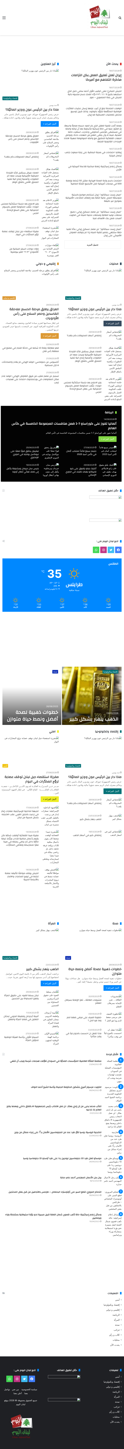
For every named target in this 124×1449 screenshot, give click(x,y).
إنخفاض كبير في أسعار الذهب (87, 835)
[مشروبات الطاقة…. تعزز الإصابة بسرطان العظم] (113, 1001)
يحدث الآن (115, 1345)
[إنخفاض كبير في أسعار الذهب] (113, 836)
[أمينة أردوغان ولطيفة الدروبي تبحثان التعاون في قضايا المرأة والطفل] (50, 1019)
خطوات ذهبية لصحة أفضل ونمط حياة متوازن (32, 715)
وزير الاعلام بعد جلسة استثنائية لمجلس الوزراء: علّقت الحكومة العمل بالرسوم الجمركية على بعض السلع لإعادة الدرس (20, 208)
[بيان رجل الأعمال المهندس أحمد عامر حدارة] (113, 1182)
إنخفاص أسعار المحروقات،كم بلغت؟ (21, 157)
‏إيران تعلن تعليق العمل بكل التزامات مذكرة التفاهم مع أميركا (96, 77)
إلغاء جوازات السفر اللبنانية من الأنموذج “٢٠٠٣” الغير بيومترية (24, 250)
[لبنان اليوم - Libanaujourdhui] (98, 17)
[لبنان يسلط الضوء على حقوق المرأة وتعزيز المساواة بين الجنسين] (50, 998)
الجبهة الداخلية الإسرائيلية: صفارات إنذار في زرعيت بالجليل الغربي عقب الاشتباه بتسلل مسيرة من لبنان (20, 814)
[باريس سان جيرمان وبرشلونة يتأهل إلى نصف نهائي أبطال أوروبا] (50, 470)
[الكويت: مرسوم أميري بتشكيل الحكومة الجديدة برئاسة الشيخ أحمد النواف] (113, 1093)
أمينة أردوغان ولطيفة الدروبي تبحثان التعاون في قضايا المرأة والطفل (21, 1018)
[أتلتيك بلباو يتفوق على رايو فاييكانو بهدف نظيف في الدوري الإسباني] (108, 470)
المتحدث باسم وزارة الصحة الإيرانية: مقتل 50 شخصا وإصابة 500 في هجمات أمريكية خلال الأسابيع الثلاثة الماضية (94, 182)
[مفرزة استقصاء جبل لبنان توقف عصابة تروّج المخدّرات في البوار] (50, 233)
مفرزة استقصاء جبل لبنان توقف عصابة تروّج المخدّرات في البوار (20, 233)
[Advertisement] (62, 48)
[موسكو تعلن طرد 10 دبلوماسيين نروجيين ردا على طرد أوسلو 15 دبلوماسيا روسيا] (113, 1165)
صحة (55, 671)
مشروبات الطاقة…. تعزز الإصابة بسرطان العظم (83, 1001)
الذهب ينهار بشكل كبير (93, 719)
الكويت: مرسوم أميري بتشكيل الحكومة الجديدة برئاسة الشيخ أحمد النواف (66, 1087)
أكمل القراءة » (49, 124)
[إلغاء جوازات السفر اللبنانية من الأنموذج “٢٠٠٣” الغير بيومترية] (50, 250)
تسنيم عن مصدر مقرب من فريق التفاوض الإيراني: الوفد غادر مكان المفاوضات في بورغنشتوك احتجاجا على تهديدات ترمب (30, 379)
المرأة (117, 1320)
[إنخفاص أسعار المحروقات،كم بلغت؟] (50, 157)
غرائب (117, 1330)
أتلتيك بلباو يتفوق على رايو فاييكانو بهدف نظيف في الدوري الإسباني (81, 471)
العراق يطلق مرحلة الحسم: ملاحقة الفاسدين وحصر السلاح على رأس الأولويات (22, 139)
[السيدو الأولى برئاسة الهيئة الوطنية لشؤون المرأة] (50, 1038)
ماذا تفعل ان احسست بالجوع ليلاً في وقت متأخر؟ (83, 1035)
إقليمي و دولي (113, 1310)
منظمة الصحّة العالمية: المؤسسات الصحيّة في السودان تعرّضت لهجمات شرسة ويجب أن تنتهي (55, 1061)
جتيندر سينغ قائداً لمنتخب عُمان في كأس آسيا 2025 (81, 452)
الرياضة (116, 1315)
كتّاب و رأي (114, 1335)
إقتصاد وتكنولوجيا (110, 671)
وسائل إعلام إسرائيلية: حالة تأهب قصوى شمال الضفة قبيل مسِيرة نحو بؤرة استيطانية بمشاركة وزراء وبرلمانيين (53, 1216)
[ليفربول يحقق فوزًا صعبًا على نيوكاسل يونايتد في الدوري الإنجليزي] (50, 452)
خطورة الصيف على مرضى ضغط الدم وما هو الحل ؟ (84, 1019)
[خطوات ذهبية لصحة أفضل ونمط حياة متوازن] (31, 696)
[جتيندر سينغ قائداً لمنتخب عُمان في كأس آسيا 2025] (108, 452)
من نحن (15, 1389)
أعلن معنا (18, 1393)
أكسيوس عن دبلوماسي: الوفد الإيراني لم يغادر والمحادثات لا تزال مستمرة (30, 363)
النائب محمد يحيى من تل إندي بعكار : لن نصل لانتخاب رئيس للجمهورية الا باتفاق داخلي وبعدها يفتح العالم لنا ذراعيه (54, 1108)
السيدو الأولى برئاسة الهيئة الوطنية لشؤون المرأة (21, 1039)
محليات (116, 1340)
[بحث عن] (120, 18)
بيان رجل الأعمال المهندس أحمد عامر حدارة (80, 1178)
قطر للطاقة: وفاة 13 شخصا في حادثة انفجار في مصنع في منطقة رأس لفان (30, 349)
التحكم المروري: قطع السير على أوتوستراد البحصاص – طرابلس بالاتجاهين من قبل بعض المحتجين (55, 1192)
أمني (117, 1300)
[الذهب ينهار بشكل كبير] (92, 696)
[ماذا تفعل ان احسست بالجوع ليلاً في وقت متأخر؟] (113, 1034)
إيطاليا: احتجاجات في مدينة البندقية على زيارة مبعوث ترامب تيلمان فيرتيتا (93, 154)
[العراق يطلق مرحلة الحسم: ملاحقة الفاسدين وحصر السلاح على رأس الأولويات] (50, 139)
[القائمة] (4, 18)
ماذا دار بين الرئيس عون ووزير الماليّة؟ (32, 109)
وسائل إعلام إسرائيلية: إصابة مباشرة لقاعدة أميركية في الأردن (95, 168)
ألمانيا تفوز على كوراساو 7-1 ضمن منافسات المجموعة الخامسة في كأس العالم (64, 426)
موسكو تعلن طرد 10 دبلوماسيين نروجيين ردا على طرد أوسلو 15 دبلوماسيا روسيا (62, 1158)
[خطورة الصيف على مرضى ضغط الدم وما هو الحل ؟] (113, 1018)
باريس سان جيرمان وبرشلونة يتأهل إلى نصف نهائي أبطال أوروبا (22, 470)
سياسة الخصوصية (29, 1389)
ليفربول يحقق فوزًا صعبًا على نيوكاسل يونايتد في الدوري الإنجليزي (24, 454)
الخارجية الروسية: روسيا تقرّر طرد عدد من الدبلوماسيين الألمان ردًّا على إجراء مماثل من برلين (57, 1132)
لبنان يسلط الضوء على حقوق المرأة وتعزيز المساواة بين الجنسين (21, 997)
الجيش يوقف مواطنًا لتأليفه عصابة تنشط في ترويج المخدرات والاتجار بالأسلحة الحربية (22, 876)
